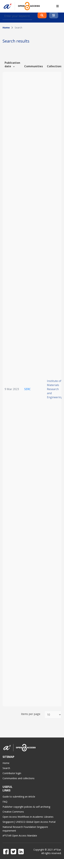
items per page (30, 714)
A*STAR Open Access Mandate (20, 835)
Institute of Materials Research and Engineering (55, 389)
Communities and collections (18, 778)
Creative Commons (13, 811)
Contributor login (12, 773)
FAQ (5, 801)
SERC (27, 389)
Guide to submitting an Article (19, 796)
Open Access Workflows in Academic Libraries (28, 816)
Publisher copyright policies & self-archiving (26, 806)
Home (6, 27)
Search (6, 768)
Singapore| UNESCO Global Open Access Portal (29, 821)
